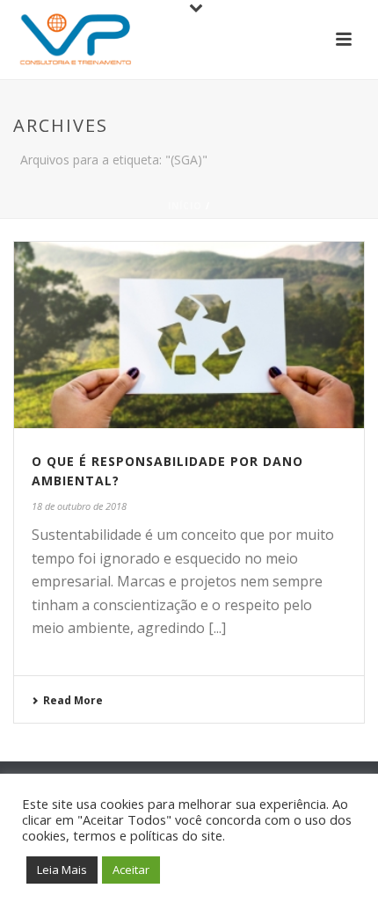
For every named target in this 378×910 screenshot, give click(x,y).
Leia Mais (62, 869)
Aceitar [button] (131, 869)
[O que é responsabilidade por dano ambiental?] (189, 335)
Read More (73, 700)
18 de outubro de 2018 (79, 506)
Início (185, 206)
